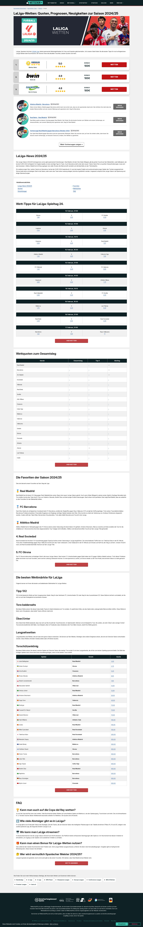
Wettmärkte (77, 188)
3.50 (71, 282)
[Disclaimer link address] (66, 901)
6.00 (112, 676)
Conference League (94, 880)
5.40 (112, 671)
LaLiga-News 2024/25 (25, 186)
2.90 (71, 230)
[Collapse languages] (110, 898)
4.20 (71, 243)
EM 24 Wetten (110, 880)
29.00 (113, 695)
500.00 (113, 739)
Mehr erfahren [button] (54, 924)
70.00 (113, 705)
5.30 (38, 243)
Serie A (33, 884)
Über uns (119, 3)
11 (104, 334)
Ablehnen (135, 924)
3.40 (71, 308)
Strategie (94, 3)
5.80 (104, 269)
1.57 (105, 243)
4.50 (71, 256)
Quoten (20, 188)
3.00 (38, 230)
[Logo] (34, 3)
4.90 (38, 282)
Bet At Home (33, 92)
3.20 (71, 217)
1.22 (38, 334)
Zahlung (104, 3)
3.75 (112, 666)
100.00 (113, 720)
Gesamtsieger (22, 191)
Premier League (21, 884)
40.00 (113, 700)
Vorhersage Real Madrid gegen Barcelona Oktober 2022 (50, 131)
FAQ (74, 191)
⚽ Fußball (71, 3)
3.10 (71, 321)
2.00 (104, 295)
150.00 (113, 725)
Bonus (62, 3)
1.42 (38, 256)
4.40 (71, 269)
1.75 (105, 282)
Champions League (63, 880)
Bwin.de (32, 80)
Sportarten (83, 3)
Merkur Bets (33, 67)
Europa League (79, 880)
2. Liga (30, 880)
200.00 (113, 734)
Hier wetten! (71, 340)
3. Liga (39, 880)
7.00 (112, 681)
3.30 (71, 295)
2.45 (38, 321)
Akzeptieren (122, 924)
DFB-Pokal (49, 880)
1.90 (38, 217)
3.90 (38, 295)
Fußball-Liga (35, 51)
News (111, 3)
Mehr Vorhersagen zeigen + (71, 144)
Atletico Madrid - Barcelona (40, 104)
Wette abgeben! (71, 863)
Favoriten (76, 186)
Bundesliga (19, 880)
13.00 (113, 686)
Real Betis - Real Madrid (38, 117)
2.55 (104, 230)
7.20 (104, 256)
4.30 (104, 217)
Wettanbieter (52, 3)
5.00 (104, 308)
